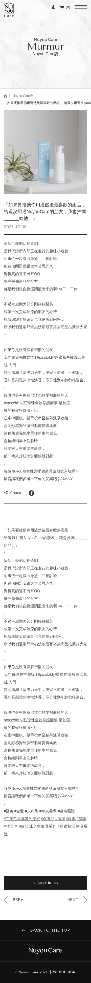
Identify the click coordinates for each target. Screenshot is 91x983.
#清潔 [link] (60, 818)
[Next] (76, 900)
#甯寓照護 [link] (66, 811)
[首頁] (5, 96)
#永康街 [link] (31, 811)
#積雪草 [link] (11, 826)
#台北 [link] (19, 811)
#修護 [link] (81, 818)
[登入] (53, 7)
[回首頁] (45, 951)
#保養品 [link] (47, 818)
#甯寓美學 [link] (48, 811)
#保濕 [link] (71, 818)
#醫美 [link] (8, 811)
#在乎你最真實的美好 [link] (22, 818)
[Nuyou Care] (9, 10)
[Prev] (13, 900)
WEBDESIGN (64, 972)
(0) (68, 7)
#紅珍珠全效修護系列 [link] (38, 826)
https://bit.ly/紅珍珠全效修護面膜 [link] (31, 720)
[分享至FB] (31, 493)
